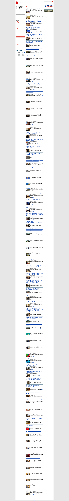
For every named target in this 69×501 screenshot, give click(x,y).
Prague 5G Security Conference (30, 331)
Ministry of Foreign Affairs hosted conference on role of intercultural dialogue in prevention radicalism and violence (34, 62)
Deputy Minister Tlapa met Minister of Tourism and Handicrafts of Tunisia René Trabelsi (33, 432)
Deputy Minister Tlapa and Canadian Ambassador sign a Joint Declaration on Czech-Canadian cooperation (34, 379)
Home (17, 5)
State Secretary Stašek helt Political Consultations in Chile (34, 438)
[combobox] (48, 1)
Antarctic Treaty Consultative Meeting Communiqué (33, 186)
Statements (18, 44)
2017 (17, 28)
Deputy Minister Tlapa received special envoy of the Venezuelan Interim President (33, 386)
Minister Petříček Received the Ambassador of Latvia (33, 470)
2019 (17, 26)
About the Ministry (19, 11)
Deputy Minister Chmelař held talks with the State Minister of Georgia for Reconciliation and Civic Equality (34, 274)
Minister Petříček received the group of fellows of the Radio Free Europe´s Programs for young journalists (34, 490)
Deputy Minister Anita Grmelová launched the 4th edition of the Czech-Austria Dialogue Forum (34, 69)
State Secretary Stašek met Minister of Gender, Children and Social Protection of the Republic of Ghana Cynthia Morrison (34, 266)
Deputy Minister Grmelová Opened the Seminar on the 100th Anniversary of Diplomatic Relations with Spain (34, 21)
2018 (17, 27)
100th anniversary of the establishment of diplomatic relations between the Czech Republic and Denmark (33, 337)
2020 (17, 25)
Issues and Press (19, 9)
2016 (17, 29)
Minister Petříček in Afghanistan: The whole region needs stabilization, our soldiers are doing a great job (34, 161)
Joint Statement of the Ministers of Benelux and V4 (33, 8)
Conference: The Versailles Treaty (31, 126)
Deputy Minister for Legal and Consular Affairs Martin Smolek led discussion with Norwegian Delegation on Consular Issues (34, 84)
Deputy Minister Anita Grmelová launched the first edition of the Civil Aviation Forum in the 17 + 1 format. (34, 112)
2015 (17, 30)
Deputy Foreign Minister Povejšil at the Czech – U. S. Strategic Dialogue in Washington (33, 56)
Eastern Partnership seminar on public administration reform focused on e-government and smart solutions (34, 49)
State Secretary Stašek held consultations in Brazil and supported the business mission (34, 372)
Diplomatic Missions (20, 8)
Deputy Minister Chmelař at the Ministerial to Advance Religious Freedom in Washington (34, 174)
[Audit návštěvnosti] (34, 500)
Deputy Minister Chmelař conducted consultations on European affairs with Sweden (33, 344)
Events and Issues (19, 22)
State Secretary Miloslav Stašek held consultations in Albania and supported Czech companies (33, 289)
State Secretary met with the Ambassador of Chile (33, 458)
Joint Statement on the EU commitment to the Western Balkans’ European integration (34, 237)
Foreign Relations (19, 6)
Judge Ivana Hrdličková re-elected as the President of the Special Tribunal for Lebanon (34, 154)
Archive (17, 21)
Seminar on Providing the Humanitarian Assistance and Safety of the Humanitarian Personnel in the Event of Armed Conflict (34, 214)
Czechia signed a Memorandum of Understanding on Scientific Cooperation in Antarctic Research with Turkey (34, 193)
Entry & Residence (19, 7)
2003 (17, 43)
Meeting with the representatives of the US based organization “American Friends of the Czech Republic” (34, 222)
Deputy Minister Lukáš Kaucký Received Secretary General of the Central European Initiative (34, 483)
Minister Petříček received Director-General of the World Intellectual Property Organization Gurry (34, 133)
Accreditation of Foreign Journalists (19, 20)
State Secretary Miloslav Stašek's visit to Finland (33, 412)
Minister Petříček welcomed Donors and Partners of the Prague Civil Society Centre (34, 35)
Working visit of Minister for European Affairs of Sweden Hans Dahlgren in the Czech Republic (34, 251)
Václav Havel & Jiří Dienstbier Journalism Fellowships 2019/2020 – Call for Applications (34, 318)
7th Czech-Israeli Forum (29, 14)
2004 (17, 42)
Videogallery (17, 18)
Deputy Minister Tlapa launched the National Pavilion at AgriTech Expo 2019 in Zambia (34, 365)
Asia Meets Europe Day (29, 425)
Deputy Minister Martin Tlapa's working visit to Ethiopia (34, 399)
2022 (17, 23)
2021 (17, 24)
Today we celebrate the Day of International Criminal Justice (34, 180)
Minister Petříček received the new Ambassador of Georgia (34, 476)
